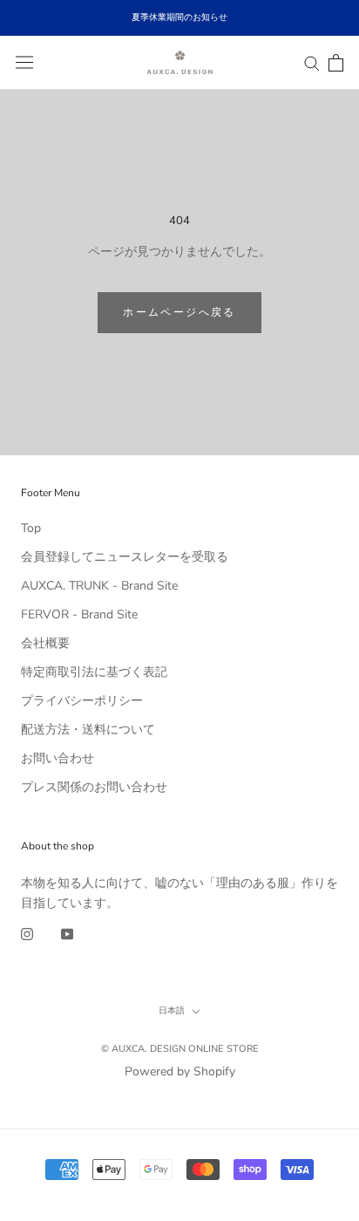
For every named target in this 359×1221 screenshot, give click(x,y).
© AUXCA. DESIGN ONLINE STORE (180, 1048)
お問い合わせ (57, 758)
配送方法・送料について (88, 729)
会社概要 (45, 643)
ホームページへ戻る (179, 312)
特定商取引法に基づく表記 (94, 672)
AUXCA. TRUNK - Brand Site (99, 585)
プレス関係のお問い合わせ (94, 787)
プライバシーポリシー (82, 700)
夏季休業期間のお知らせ (179, 17)
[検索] (312, 62)
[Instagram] (27, 933)
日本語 (172, 1011)
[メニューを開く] (24, 62)
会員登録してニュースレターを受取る (124, 557)
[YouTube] (67, 933)
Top (31, 528)
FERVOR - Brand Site (79, 614)
